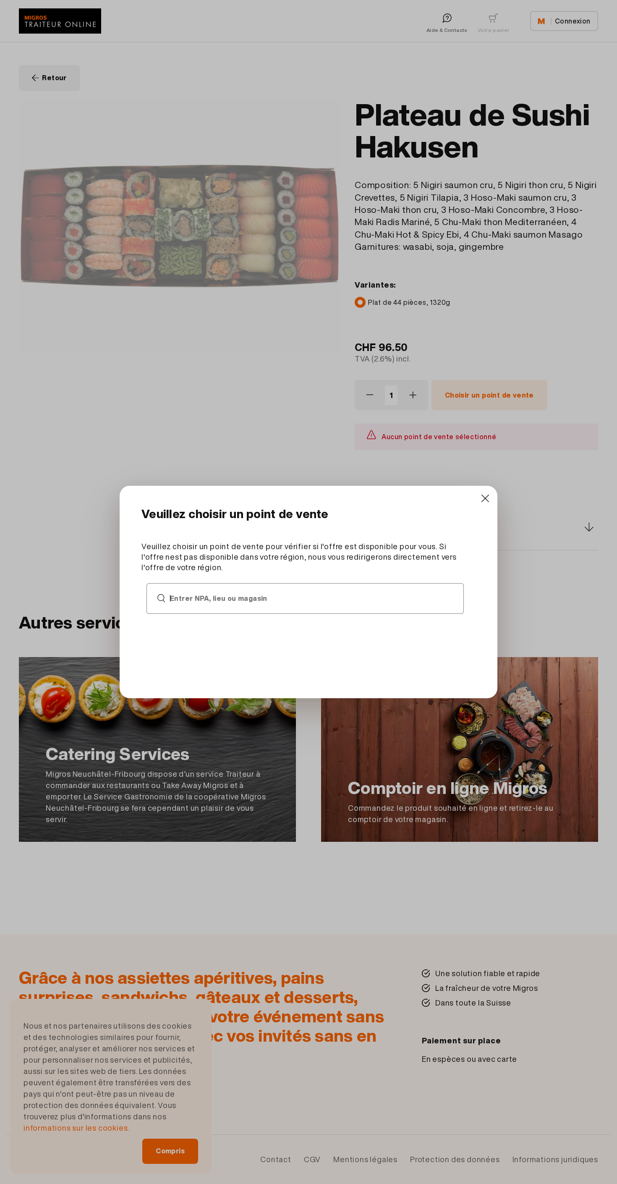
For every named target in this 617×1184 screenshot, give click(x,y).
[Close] (485, 498)
